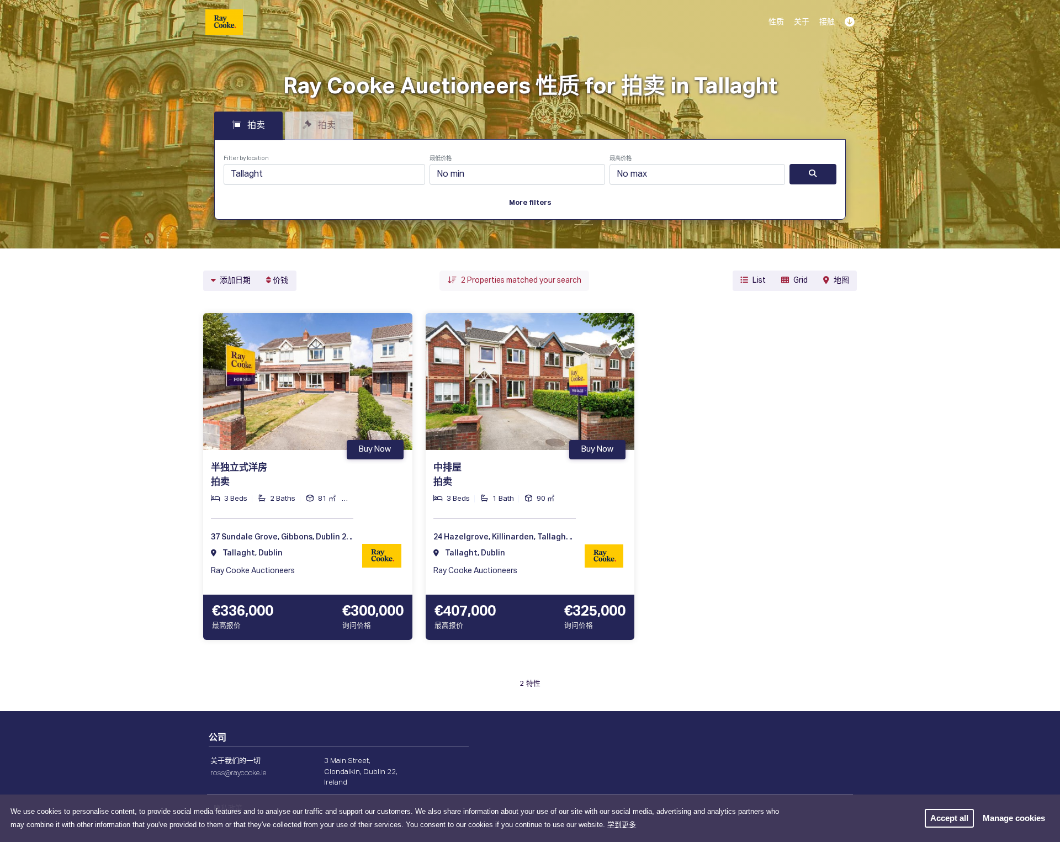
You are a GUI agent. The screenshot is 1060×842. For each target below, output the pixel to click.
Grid (800, 280)
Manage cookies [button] (1014, 818)
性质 (776, 22)
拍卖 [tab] (255, 125)
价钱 (279, 280)
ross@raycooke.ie (238, 773)
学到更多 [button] (621, 824)
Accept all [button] (949, 818)
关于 (801, 22)
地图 (841, 280)
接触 (827, 22)
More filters (530, 202)
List (759, 280)
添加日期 (234, 280)
